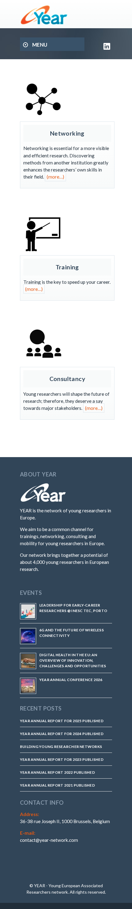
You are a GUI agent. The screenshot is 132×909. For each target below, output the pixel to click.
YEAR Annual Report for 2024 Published (61, 733)
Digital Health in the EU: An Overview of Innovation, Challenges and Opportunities (72, 660)
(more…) (55, 176)
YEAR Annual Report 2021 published (57, 785)
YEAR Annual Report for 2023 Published (61, 759)
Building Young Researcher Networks (61, 746)
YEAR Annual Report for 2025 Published (61, 720)
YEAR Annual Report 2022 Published (57, 772)
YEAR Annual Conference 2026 (70, 679)
